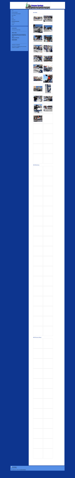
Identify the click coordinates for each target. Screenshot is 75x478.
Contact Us (19, 46)
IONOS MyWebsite (23, 469)
